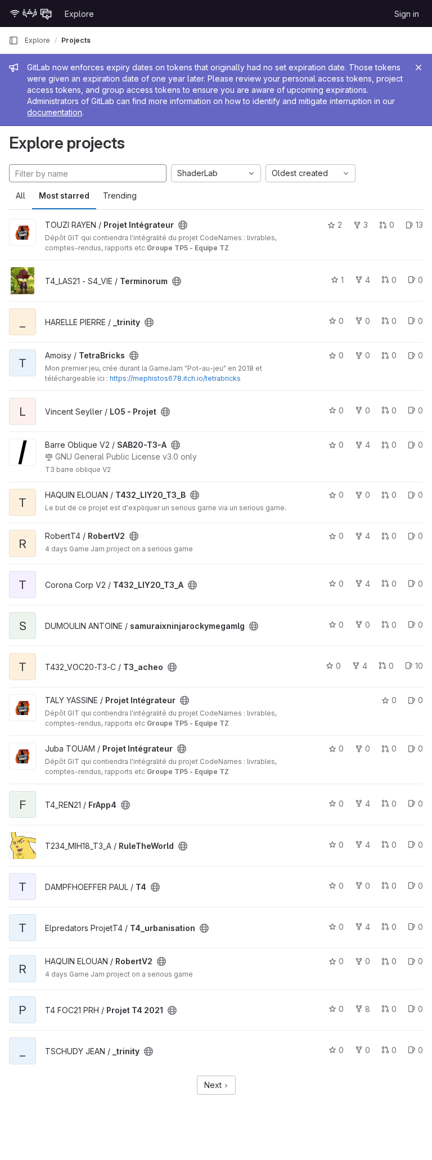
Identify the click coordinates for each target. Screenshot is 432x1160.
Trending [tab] (120, 195)
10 (419, 666)
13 (419, 225)
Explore (79, 14)
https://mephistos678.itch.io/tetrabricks (175, 378)
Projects (76, 40)
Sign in (406, 14)
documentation (54, 112)
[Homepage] (31, 14)
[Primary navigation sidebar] (13, 41)
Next (214, 1085)
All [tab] (20, 195)
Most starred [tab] (64, 195)
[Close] (418, 67)
